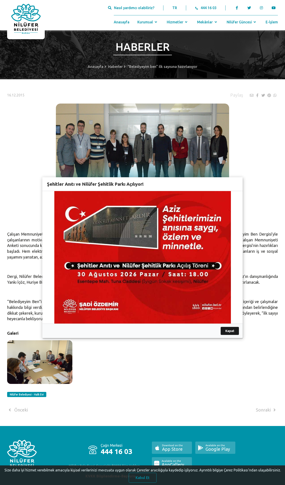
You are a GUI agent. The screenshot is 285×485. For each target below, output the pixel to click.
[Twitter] (249, 8)
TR (174, 8)
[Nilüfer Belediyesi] (26, 19)
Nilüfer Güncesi (240, 22)
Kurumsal (145, 22)
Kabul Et (143, 478)
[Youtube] (274, 8)
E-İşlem (272, 22)
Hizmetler (175, 22)
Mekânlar (205, 22)
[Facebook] (237, 8)
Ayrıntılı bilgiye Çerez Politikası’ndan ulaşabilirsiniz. (240, 470)
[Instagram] (261, 8)
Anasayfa (121, 22)
